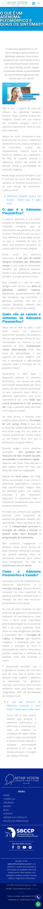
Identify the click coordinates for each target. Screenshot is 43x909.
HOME (6, 795)
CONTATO (8, 813)
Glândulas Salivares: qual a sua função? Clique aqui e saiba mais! (24, 200)
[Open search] (39, 3)
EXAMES (7, 806)
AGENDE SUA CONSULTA (15, 817)
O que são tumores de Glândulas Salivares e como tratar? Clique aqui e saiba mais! (24, 705)
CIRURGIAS (8, 802)
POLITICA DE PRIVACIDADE (15, 821)
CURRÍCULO (9, 798)
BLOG (6, 810)
